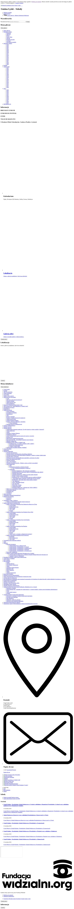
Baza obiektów (6, 790)
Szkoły (5, 791)
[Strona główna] (37, 5)
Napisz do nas (6, 772)
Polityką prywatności (36, 1)
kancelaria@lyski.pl (11, 769)
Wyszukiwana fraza (5, 21)
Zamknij (17, 3)
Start (4, 788)
